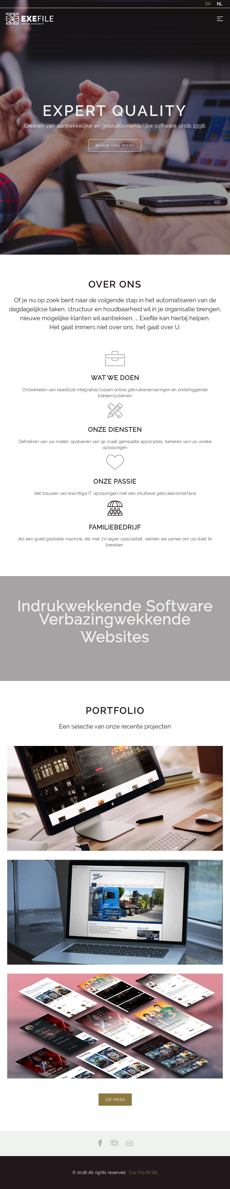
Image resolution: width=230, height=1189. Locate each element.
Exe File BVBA (143, 1172)
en (208, 3)
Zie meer (115, 1099)
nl (220, 3)
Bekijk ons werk (115, 145)
